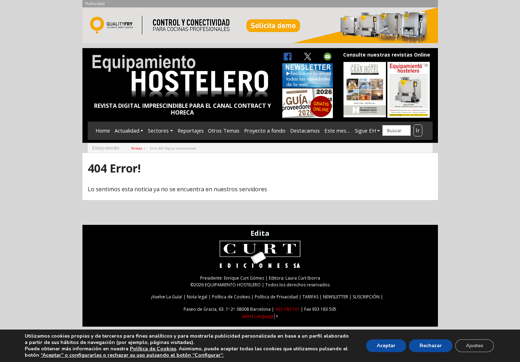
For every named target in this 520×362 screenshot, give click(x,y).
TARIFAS (310, 297)
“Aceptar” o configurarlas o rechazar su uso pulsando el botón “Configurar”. (132, 355)
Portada (136, 148)
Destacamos (305, 130)
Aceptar (386, 345)
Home (103, 130)
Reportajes (191, 130)
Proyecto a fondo (264, 130)
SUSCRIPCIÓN (366, 297)
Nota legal (197, 297)
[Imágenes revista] (260, 27)
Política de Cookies (231, 297)
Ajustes (474, 345)
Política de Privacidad (276, 297)
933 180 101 (287, 309)
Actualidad (127, 130)
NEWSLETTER (335, 297)
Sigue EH (365, 130)
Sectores (158, 130)
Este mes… (337, 130)
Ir (418, 130)
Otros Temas (223, 130)
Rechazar (431, 345)
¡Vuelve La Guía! (166, 297)
